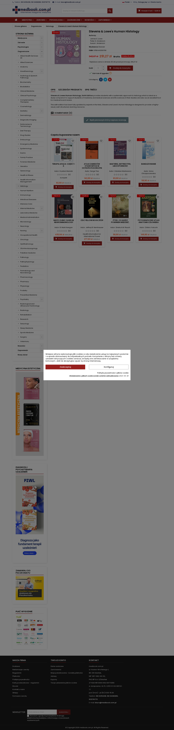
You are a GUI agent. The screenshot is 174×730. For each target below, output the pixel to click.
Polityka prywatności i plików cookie (113, 373)
